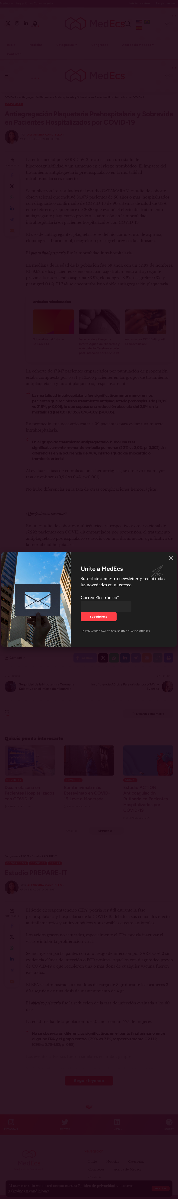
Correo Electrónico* (100, 597)
